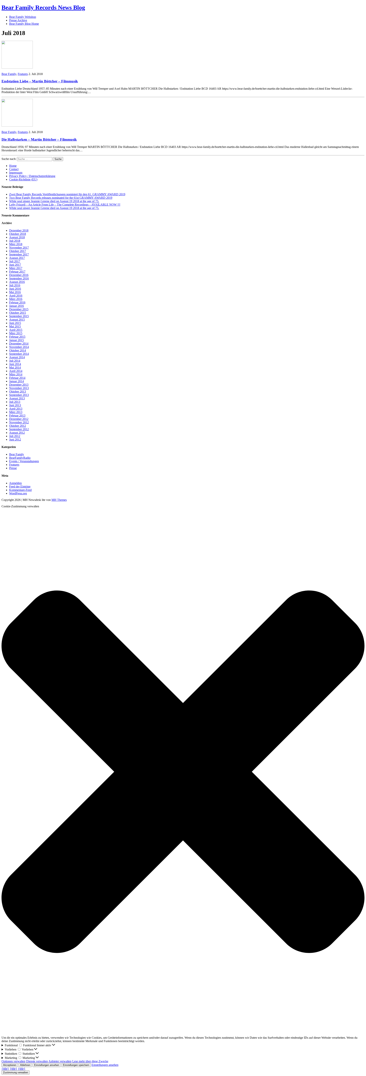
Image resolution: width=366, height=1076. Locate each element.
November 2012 (19, 422)
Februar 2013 (17, 415)
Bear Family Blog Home (24, 23)
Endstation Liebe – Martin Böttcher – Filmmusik (40, 81)
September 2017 (19, 254)
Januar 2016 (16, 305)
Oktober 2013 (17, 391)
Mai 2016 (15, 292)
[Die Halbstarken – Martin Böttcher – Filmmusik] (17, 125)
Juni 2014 (15, 364)
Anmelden (15, 483)
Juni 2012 (15, 439)
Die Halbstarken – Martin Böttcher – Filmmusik (39, 139)
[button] (183, 772)
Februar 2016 (17, 302)
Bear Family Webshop (22, 16)
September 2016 (19, 278)
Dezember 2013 (18, 384)
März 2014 (15, 374)
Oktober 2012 (17, 425)
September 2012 (19, 429)
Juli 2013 (14, 401)
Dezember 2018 (18, 230)
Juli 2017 (14, 261)
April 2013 (15, 408)
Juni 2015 (15, 323)
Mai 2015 (15, 326)
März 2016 (15, 299)
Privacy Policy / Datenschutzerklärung (32, 176)
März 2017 (15, 268)
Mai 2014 (15, 367)
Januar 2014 (16, 381)
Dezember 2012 (18, 419)
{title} (5, 1068)
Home (13, 165)
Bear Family (9, 74)
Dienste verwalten (37, 1061)
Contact (13, 169)
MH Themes (59, 499)
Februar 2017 (17, 271)
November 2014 (19, 347)
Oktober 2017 (17, 251)
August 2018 (17, 237)
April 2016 (15, 295)
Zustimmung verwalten (15, 1072)
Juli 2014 (14, 360)
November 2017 (19, 247)
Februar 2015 (17, 336)
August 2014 (17, 357)
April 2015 (15, 329)
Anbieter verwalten (59, 1061)
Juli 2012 (14, 436)
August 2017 (17, 257)
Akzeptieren (9, 1065)
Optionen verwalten (13, 1061)
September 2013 (19, 395)
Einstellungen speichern (76, 1065)
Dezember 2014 (18, 343)
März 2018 (15, 244)
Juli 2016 (14, 285)
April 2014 (15, 371)
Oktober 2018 (17, 233)
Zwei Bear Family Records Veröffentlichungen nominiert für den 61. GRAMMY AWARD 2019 (67, 194)
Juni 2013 (15, 405)
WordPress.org (18, 493)
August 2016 (17, 281)
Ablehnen (25, 1065)
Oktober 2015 (17, 312)
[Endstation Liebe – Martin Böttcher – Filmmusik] (17, 67)
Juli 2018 (14, 240)
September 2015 (19, 316)
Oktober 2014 (17, 350)
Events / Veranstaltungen (24, 461)
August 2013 (17, 398)
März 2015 (15, 333)
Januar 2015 (16, 340)
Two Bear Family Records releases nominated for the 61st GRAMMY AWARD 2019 (60, 197)
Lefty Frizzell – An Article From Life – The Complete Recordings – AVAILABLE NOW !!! (64, 204)
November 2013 (19, 388)
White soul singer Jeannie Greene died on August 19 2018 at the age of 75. (54, 201)
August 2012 (17, 432)
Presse (13, 468)
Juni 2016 (15, 288)
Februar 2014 (17, 377)
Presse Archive (18, 20)
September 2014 (19, 353)
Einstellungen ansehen (46, 1065)
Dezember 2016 (18, 275)
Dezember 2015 (18, 309)
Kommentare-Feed (20, 490)
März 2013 (15, 412)
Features (23, 74)
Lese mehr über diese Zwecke (90, 1061)
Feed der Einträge (19, 486)
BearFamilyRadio (19, 457)
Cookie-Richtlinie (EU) (23, 179)
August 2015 (17, 319)
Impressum (15, 172)
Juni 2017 (15, 264)
